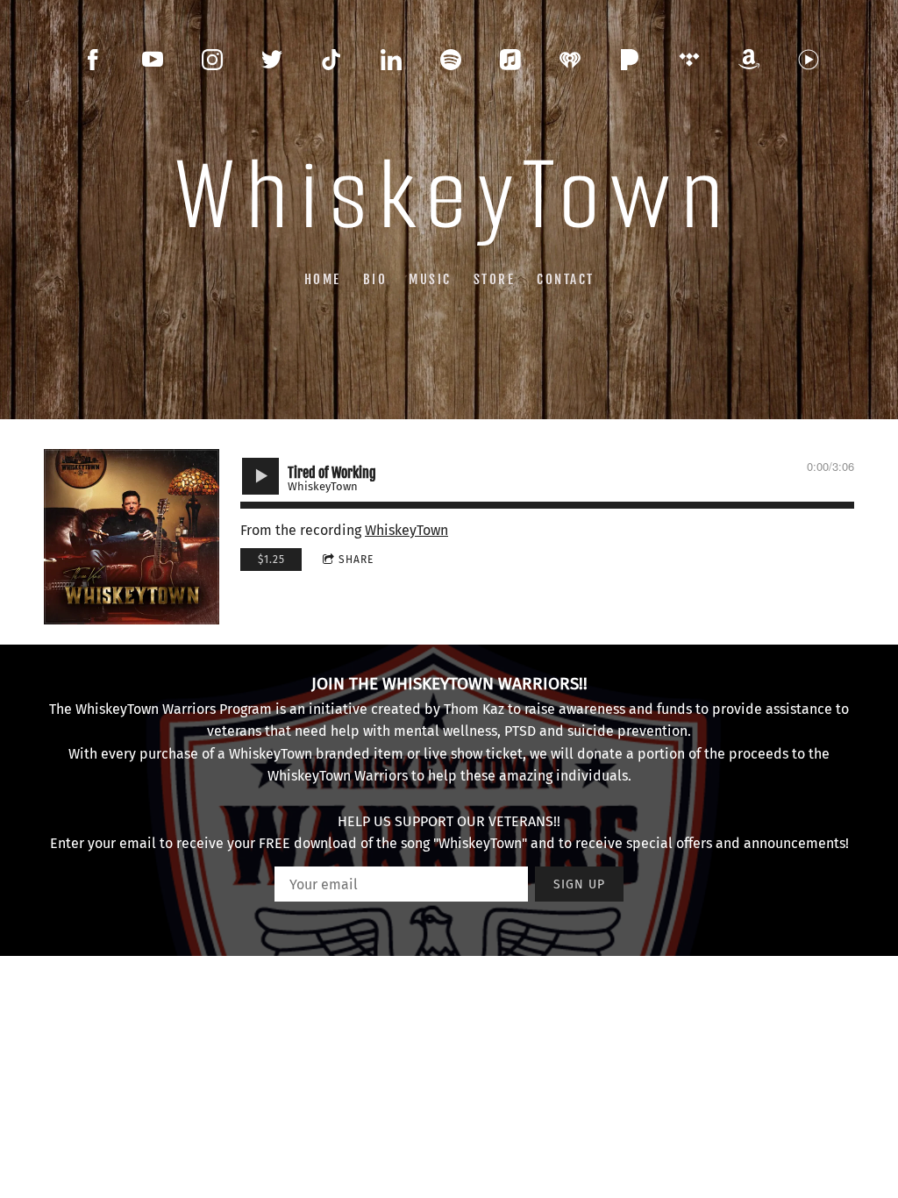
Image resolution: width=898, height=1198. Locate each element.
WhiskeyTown (406, 530)
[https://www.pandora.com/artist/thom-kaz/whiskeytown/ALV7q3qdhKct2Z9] (629, 59)
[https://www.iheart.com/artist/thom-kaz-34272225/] (570, 59)
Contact (566, 278)
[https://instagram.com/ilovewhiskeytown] (212, 59)
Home (322, 278)
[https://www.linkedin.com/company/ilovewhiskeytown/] (391, 59)
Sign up (579, 884)
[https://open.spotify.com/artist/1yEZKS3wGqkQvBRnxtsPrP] (450, 59)
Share (356, 559)
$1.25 (271, 559)
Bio (375, 278)
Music (430, 278)
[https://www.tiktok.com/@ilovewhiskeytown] (331, 59)
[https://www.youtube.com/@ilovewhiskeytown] (152, 59)
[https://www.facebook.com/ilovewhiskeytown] (92, 59)
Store (495, 278)
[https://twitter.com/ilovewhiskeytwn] (271, 59)
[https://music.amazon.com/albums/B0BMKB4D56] (748, 59)
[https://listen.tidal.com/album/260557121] (689, 59)
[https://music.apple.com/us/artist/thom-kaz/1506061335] (510, 59)
